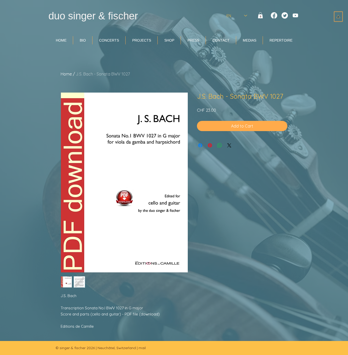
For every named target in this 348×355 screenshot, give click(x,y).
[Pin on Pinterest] (210, 145)
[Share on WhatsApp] (220, 145)
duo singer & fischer (93, 15)
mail (142, 348)
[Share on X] (229, 145)
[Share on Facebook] (200, 145)
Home (66, 74)
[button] (260, 15)
